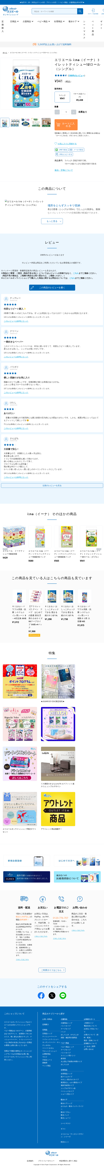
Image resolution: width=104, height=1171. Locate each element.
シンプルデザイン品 (68, 1088)
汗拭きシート (47, 1060)
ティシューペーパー (49, 1036)
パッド (63, 1032)
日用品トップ (47, 1033)
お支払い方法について (91, 1030)
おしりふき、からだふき (70, 1034)
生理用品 (58, 21)
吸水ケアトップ (66, 1103)
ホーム (5, 52)
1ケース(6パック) (80, 97)
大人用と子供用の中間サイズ (71, 1061)
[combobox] (57, 11)
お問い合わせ (89, 1049)
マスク (44, 1057)
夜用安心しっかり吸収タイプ (71, 1082)
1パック (62, 97)
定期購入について (90, 1043)
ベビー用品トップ (67, 1047)
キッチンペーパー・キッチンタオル (51, 1043)
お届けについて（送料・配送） (91, 1036)
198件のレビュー (76, 75)
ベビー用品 (42, 21)
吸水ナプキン (66, 1112)
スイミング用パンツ (68, 1055)
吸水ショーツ (66, 1118)
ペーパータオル (48, 1048)
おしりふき (65, 1064)
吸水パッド (65, 1115)
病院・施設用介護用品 (69, 1037)
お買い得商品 (47, 1019)
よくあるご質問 (89, 1046)
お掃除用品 (46, 1054)
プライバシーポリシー (46, 1161)
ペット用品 (93, 28)
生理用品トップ (66, 1073)
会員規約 (30, 1161)
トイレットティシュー (50, 1039)
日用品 (13, 21)
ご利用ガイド (89, 1023)
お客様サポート (89, 1019)
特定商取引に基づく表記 (68, 1161)
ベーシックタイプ (67, 1091)
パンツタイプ (66, 1026)
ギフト (101, 24)
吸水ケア (73, 21)
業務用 (44, 1063)
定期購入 (3, 26)
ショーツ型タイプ (67, 1094)
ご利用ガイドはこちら (51, 970)
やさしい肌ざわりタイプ (70, 1079)
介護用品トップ (66, 1023)
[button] (66, 143)
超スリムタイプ (66, 1076)
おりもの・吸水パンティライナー (72, 1107)
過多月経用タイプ (67, 1085)
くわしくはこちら (22, 959)
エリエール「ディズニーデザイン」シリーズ (72, 1135)
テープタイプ (66, 1029)
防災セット (65, 1142)
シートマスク (84, 29)
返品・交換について (64, 170)
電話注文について (90, 1026)
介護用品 (27, 21)
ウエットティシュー (49, 1051)
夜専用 (63, 1058)
